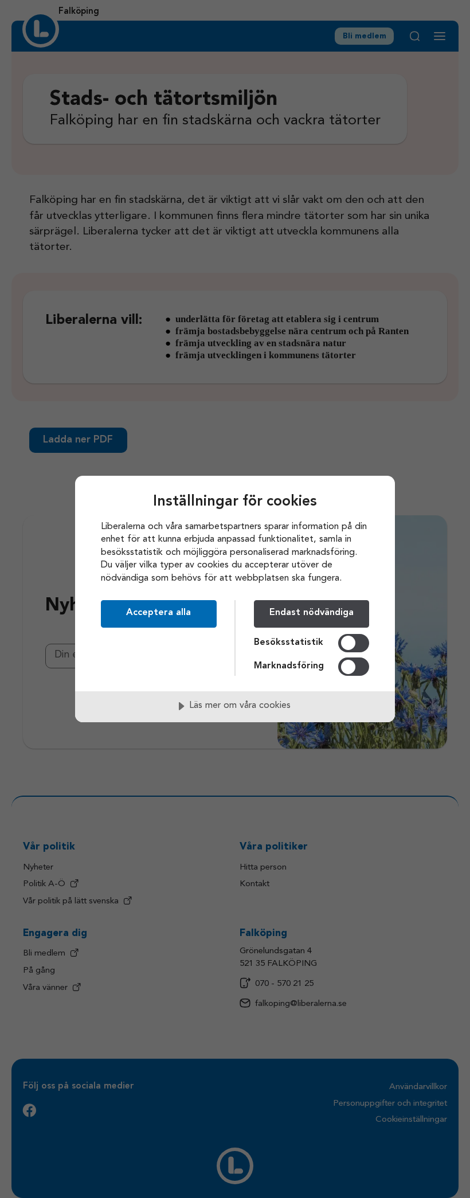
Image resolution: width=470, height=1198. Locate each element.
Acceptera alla (158, 612)
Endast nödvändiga (311, 612)
